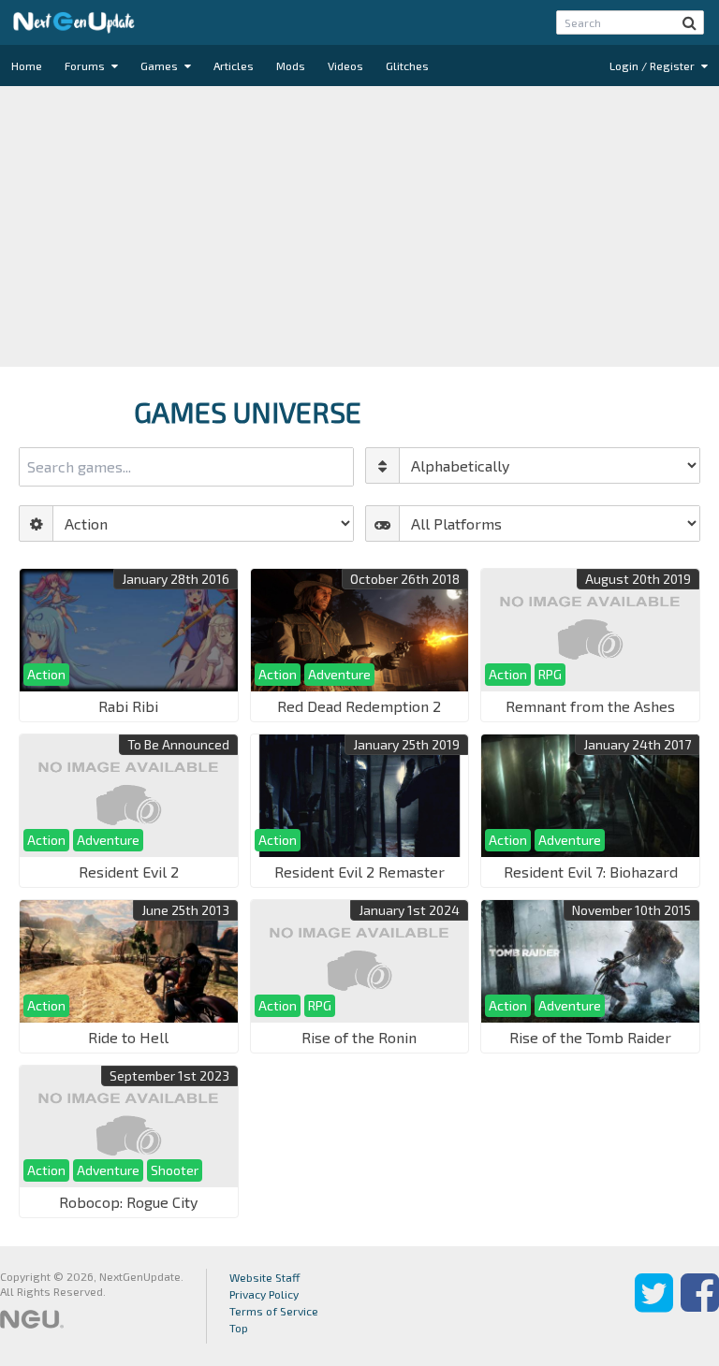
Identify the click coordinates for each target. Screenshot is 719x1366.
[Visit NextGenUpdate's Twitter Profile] (654, 1306)
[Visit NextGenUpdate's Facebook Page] (700, 1306)
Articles (233, 65)
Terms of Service (273, 1310)
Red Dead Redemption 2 (359, 706)
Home (26, 65)
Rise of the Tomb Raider (590, 1037)
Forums (86, 65)
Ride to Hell (128, 1037)
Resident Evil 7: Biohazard (591, 871)
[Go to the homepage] (74, 22)
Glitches (407, 65)
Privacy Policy (264, 1294)
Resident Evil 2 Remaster (359, 871)
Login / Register (653, 65)
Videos (345, 65)
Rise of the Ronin (359, 1037)
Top (238, 1327)
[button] (689, 22)
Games (160, 65)
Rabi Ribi (128, 706)
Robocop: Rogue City (128, 1202)
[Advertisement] (359, 226)
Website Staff (265, 1277)
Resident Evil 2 (129, 871)
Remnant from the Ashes (590, 706)
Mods (290, 65)
